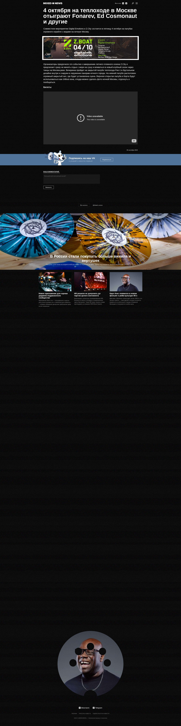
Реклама (74, 713)
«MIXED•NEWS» (82, 718)
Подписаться (106, 159)
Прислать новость (85, 713)
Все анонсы (83, 205)
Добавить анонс (98, 205)
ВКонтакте (123, 3)
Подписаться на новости (101, 713)
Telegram (126, 3)
